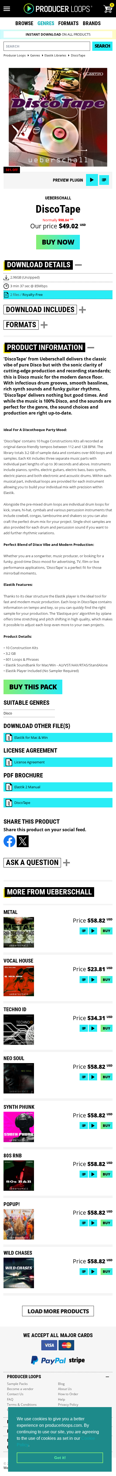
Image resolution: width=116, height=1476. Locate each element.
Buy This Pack (33, 686)
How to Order (68, 1394)
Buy (106, 930)
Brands (92, 23)
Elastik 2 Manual (27, 786)
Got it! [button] (60, 1457)
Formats (68, 23)
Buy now (58, 241)
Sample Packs (17, 1383)
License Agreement (29, 762)
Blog (61, 1383)
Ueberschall (58, 198)
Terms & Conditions (22, 1404)
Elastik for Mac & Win (31, 737)
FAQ (10, 1399)
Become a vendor (20, 1389)
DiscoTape (22, 802)
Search (102, 46)
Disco (8, 713)
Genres (45, 23)
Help (61, 1399)
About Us (65, 1389)
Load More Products (58, 1311)
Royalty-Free (32, 294)
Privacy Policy (68, 1404)
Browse (24, 23)
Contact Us (15, 1394)
